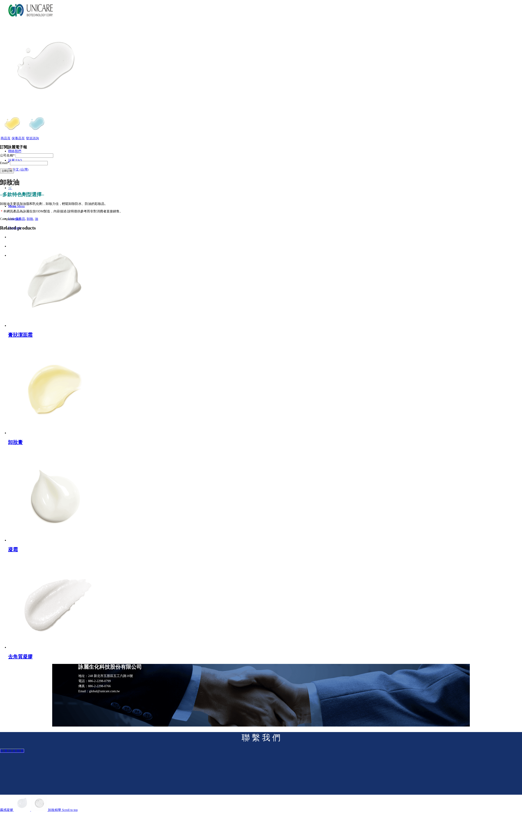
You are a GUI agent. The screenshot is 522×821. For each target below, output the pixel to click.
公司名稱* (7, 155)
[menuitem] (14, 151)
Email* (4, 163)
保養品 (20, 219)
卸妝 (30, 219)
